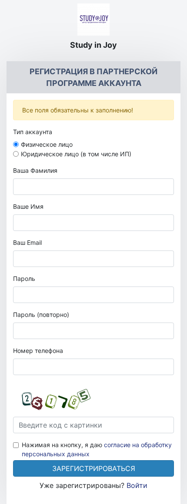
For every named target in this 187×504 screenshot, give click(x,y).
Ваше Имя (28, 206)
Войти (137, 485)
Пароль (24, 278)
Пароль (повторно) (41, 314)
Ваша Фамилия (35, 170)
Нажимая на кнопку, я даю (97, 449)
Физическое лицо (47, 144)
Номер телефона (38, 350)
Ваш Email (27, 242)
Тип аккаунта (32, 131)
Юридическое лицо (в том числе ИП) (76, 154)
